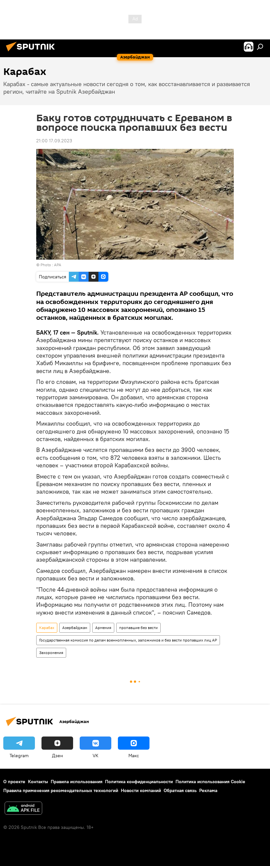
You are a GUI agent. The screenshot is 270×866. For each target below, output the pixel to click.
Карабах (46, 627)
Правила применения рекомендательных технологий (60, 790)
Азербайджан (74, 627)
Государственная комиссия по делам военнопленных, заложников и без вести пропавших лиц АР (128, 640)
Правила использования (76, 781)
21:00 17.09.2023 (54, 141)
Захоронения (51, 652)
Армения (103, 627)
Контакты (38, 781)
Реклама (208, 790)
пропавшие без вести (138, 627)
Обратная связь (180, 790)
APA (57, 264)
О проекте (14, 781)
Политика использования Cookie (210, 781)
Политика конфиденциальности (139, 781)
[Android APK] (23, 809)
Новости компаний (141, 790)
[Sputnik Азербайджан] (32, 52)
